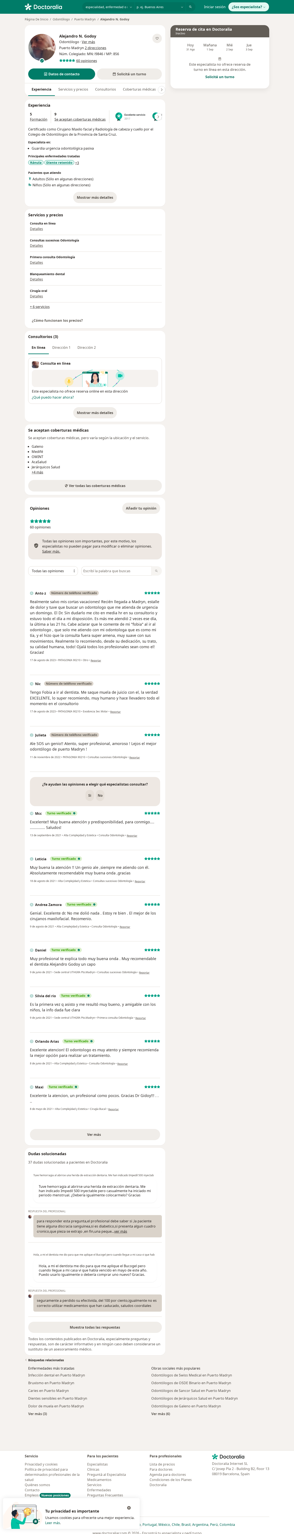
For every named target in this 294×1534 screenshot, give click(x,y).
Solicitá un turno (219, 76)
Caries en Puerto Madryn (48, 1390)
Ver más (109, 1135)
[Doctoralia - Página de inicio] (52, 6)
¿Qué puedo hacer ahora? (53, 397)
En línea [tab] (38, 347)
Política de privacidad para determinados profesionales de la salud (52, 1474)
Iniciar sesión (215, 7)
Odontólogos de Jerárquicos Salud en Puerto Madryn (194, 1398)
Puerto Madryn (85, 19)
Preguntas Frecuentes (105, 1495)
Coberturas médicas (139, 89)
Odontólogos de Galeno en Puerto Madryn (186, 1406)
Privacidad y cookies (41, 1464)
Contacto (32, 1490)
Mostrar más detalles (97, 198)
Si (89, 795)
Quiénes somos (37, 1484)
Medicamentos (99, 1479)
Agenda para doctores (168, 1474)
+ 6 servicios (40, 306)
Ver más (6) (160, 1413)
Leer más (52, 1522)
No (100, 795)
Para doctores (161, 1469)
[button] (61, 74)
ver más (120, 1231)
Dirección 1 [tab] (61, 347)
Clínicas (93, 1469)
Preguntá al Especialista (106, 1474)
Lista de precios (162, 1464)
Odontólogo (61, 19)
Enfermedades (99, 1490)
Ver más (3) (37, 1413)
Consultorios (105, 89)
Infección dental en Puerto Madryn (56, 1375)
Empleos (47, 1495)
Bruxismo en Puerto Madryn (51, 1383)
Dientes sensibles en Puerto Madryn (57, 1398)
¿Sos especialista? (247, 7)
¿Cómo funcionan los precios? (57, 320)
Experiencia (41, 89)
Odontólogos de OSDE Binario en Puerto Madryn (191, 1383)
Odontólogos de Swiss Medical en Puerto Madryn (191, 1375)
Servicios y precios (73, 89)
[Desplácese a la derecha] (161, 89)
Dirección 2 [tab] (86, 347)
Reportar (96, 660)
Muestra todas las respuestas (95, 1327)
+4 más (37, 472)
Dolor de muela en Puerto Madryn (56, 1406)
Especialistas (97, 1464)
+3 (77, 163)
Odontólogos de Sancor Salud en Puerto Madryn (191, 1390)
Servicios (94, 1484)
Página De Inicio (36, 19)
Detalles (36, 228)
